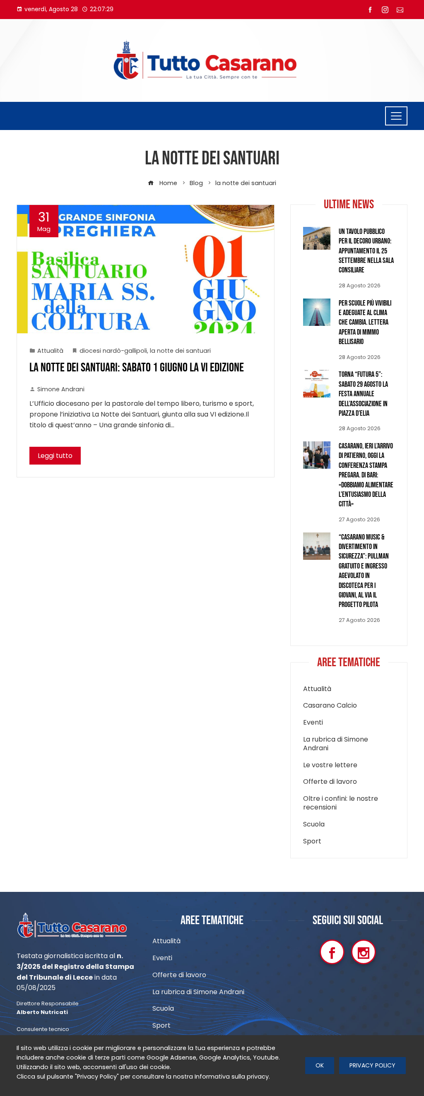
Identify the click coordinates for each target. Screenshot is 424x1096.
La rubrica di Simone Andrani (335, 744)
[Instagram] (363, 951)
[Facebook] (332, 951)
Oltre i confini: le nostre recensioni (340, 803)
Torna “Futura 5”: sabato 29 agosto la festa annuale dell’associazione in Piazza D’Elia (363, 394)
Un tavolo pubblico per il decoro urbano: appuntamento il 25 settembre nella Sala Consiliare (366, 251)
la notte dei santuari (180, 351)
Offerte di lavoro (330, 782)
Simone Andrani (60, 389)
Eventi (313, 722)
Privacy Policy (372, 1065)
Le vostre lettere (330, 765)
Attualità (50, 351)
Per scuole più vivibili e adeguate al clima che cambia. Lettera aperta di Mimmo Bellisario (365, 323)
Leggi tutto (55, 455)
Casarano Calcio (330, 705)
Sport (312, 841)
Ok (320, 1065)
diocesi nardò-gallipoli (113, 351)
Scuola (314, 824)
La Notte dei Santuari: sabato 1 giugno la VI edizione (136, 367)
